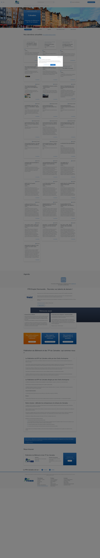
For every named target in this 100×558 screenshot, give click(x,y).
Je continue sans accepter (59, 56)
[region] (50, 61)
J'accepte (53, 64)
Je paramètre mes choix (46, 64)
